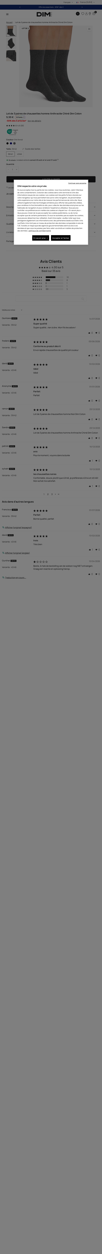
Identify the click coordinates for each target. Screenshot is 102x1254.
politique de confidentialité (39, 230)
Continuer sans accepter (77, 183)
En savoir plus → (40, 238)
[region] (51, 212)
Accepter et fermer (60, 238)
